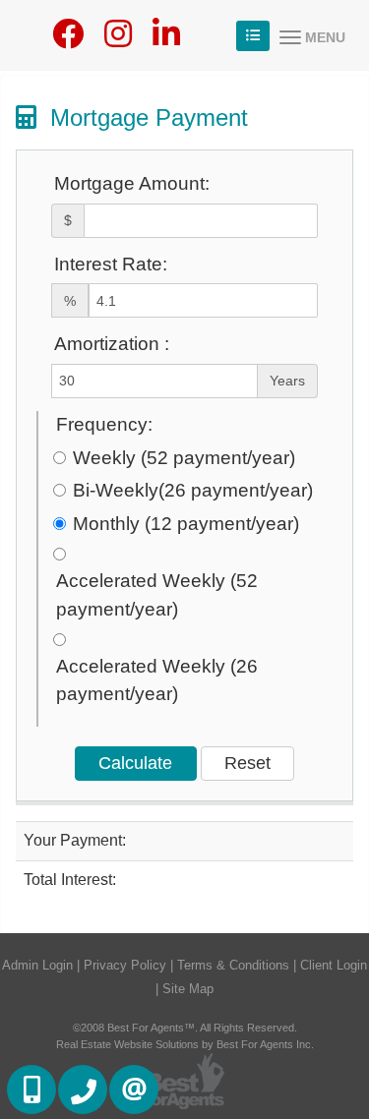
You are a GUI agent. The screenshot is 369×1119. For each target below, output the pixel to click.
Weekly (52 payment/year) (184, 457)
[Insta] (118, 39)
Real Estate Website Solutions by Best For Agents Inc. (185, 1044)
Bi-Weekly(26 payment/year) (193, 490)
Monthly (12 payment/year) (186, 523)
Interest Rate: (110, 264)
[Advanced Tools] (253, 36)
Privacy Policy (125, 965)
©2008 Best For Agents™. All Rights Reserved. (185, 1027)
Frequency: (104, 424)
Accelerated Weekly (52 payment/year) (157, 594)
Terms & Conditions (233, 965)
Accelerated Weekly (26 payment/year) (157, 680)
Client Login (333, 965)
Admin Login (37, 965)
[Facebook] (68, 39)
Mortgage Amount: (132, 183)
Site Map (188, 988)
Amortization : (111, 343)
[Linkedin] (166, 39)
